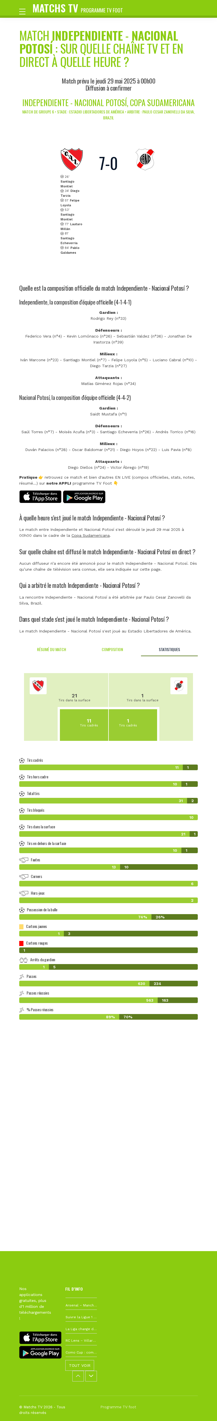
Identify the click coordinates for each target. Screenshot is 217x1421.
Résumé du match (51, 649)
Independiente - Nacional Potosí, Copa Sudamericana (108, 102)
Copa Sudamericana (90, 535)
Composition (112, 649)
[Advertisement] (108, 1107)
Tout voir (79, 1365)
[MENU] (25, 11)
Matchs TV (77, 7)
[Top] (202, 1408)
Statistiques (169, 649)
